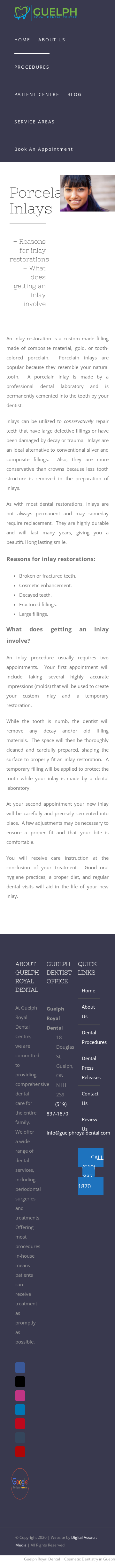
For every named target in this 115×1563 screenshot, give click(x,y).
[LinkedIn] (20, 1409)
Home (88, 990)
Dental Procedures (89, 1037)
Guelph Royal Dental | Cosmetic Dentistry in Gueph (69, 1559)
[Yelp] (20, 1451)
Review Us (89, 1124)
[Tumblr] (20, 1437)
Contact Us (89, 1098)
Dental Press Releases (89, 1067)
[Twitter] (20, 1381)
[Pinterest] (20, 1423)
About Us (88, 1011)
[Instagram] (20, 1395)
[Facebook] (20, 1367)
